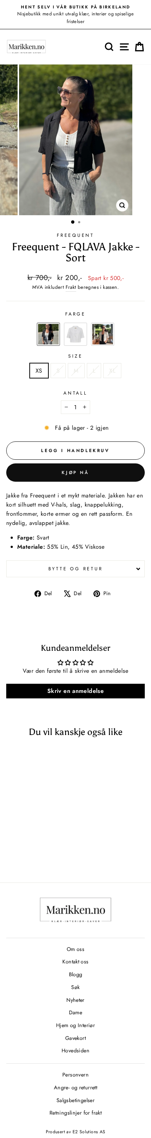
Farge (75, 314)
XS (39, 370)
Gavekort (75, 1038)
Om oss (75, 949)
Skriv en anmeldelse (75, 691)
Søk (75, 987)
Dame (75, 1012)
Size (75, 356)
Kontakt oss (75, 961)
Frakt (71, 287)
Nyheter (75, 1000)
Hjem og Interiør (75, 1025)
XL (112, 370)
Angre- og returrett (75, 1087)
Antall (75, 393)
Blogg (75, 974)
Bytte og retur (75, 569)
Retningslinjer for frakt (75, 1112)
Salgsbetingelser (75, 1100)
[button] (48, 334)
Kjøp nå (75, 472)
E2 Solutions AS (89, 1131)
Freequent (75, 235)
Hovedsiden (75, 1050)
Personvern (75, 1074)
